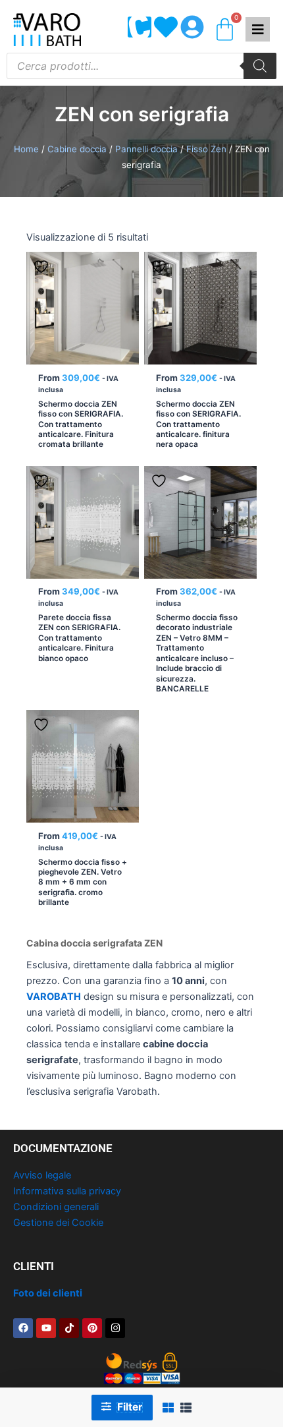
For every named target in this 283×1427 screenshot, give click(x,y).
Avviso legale (42, 1175)
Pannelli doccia (146, 149)
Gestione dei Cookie (58, 1223)
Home (26, 149)
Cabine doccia (77, 149)
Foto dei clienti (47, 1293)
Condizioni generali (56, 1207)
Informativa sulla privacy (67, 1191)
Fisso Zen (206, 149)
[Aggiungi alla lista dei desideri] (43, 266)
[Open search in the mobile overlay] (141, 66)
